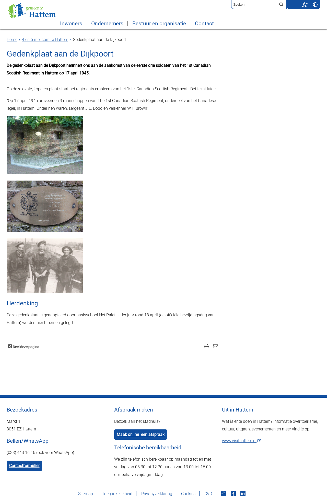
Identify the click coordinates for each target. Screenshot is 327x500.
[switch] (304, 4)
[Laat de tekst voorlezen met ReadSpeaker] (296, 2)
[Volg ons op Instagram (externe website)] (224, 493)
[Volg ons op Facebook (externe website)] (234, 493)
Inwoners (71, 23)
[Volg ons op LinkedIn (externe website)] (243, 493)
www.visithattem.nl (239, 440)
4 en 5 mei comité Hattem (45, 39)
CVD (208, 493)
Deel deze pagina (25, 347)
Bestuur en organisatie (159, 23)
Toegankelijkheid (117, 493)
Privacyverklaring (156, 493)
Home (12, 39)
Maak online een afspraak (141, 434)
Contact (204, 23)
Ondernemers (107, 23)
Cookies (188, 493)
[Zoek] (281, 4)
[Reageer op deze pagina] (215, 346)
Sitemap (85, 493)
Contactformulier (24, 465)
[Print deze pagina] (206, 346)
